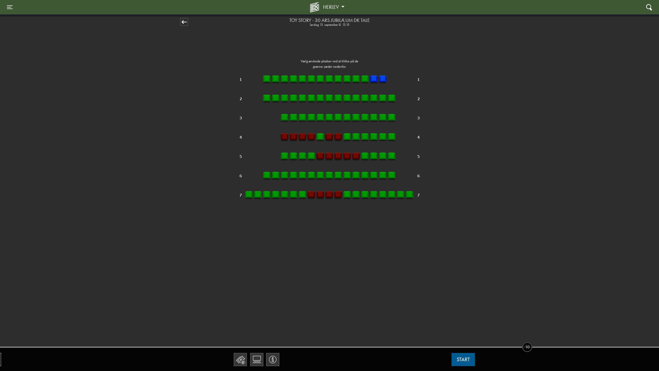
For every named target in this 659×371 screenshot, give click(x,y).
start (463, 359)
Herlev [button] (331, 7)
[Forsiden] (315, 7)
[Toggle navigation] (649, 7)
